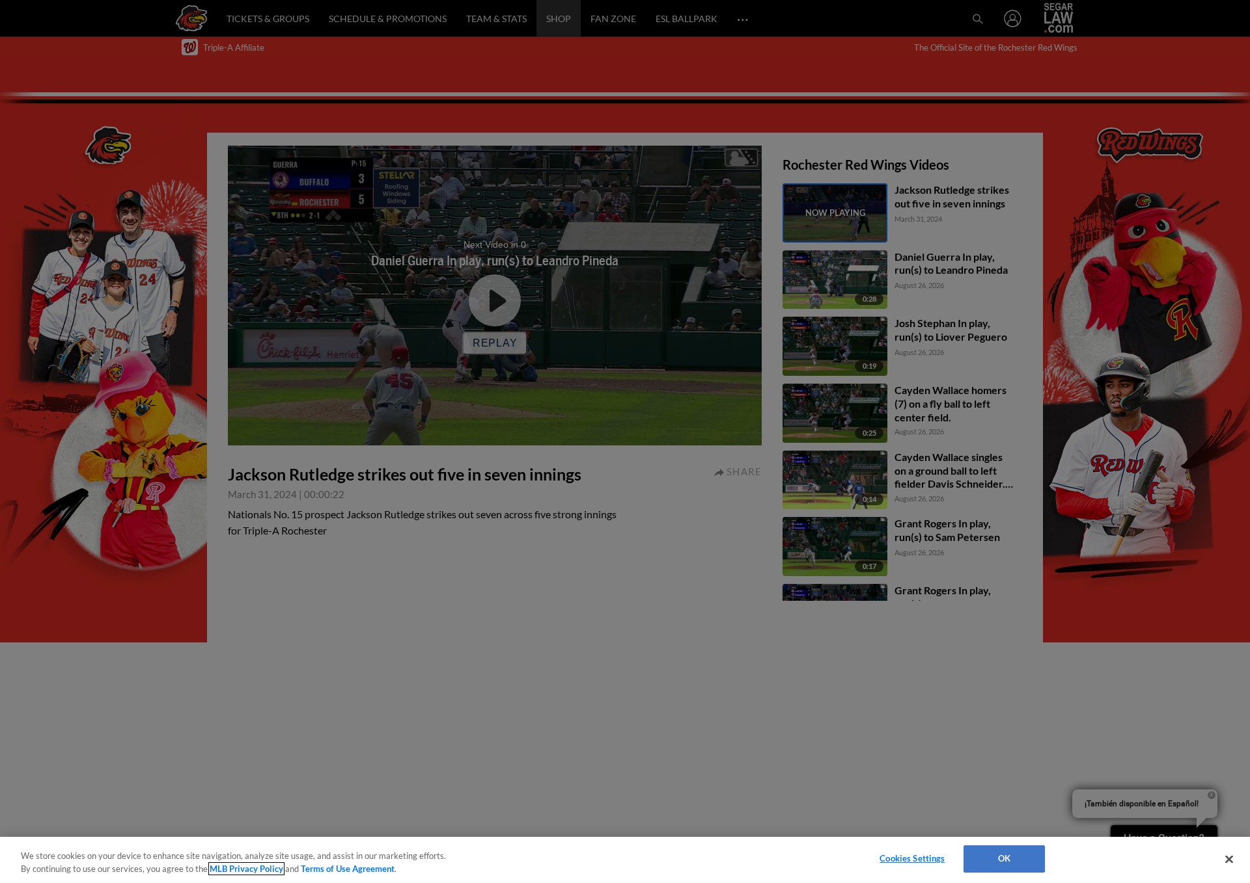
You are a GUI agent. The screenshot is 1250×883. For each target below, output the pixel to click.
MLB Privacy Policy (246, 868)
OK (1004, 858)
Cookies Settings (912, 858)
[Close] (1229, 859)
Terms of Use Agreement (348, 868)
